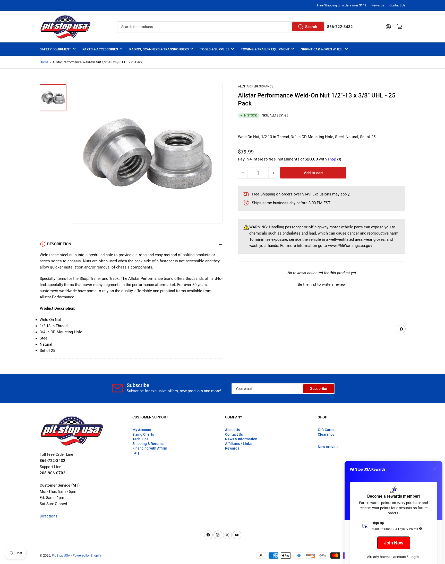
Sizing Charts (143, 434)
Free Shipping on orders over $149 (341, 5)
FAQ (135, 453)
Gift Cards (326, 430)
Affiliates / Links (238, 444)
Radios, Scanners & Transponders (159, 49)
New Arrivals (328, 447)
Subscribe (318, 388)
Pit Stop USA (61, 555)
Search (311, 26)
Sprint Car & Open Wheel (322, 49)
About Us (232, 430)
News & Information (241, 439)
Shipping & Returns (148, 444)
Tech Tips (140, 439)
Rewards (377, 5)
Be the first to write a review (322, 284)
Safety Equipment (55, 49)
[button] (321, 284)
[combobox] (220, 26)
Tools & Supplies (214, 49)
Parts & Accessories (100, 49)
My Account (141, 430)
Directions (48, 516)
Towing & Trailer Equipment (265, 49)
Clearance (326, 434)
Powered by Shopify (87, 555)
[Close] (434, 469)
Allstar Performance (255, 86)
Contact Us (397, 5)
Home (44, 62)
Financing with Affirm (149, 448)
